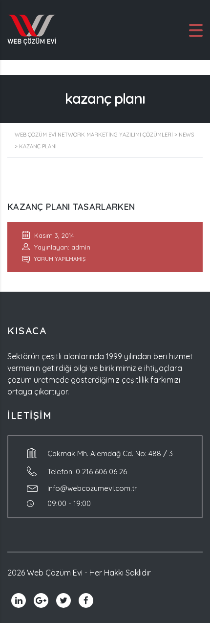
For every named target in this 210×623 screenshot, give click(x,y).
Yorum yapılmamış (58, 258)
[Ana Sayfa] (31, 29)
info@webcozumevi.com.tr (92, 488)
